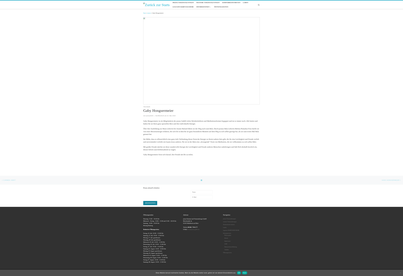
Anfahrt (226, 249)
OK (239, 273)
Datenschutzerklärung (230, 247)
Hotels (226, 238)
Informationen (227, 233)
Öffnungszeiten (227, 252)
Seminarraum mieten (229, 224)
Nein (244, 273)
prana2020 (149, 115)
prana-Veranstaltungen (229, 219)
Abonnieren (150, 203)
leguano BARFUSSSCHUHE (231, 230)
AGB (225, 244)
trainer (149, 13)
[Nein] (400, 273)
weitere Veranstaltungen (230, 221)
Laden (225, 227)
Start (144, 13)
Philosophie (227, 235)
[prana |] (156, 4)
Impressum (227, 241)
